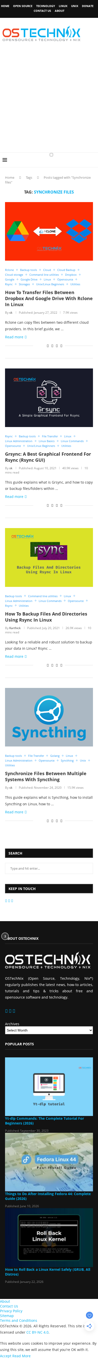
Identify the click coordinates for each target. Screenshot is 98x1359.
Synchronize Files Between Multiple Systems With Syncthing (45, 776)
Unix (74, 6)
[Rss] (12, 900)
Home (5, 6)
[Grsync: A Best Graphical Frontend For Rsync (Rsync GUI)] (49, 397)
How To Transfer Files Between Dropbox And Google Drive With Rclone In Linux (49, 298)
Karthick (15, 628)
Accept (5, 1355)
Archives (12, 1023)
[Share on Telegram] (57, 345)
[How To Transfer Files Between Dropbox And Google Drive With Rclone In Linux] (49, 231)
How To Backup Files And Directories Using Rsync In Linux (46, 617)
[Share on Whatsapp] (52, 345)
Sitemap (7, 1315)
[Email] (6, 900)
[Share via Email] (61, 345)
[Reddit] (9, 900)
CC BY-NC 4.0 (37, 1332)
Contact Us (42, 11)
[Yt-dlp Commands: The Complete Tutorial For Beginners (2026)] (49, 1086)
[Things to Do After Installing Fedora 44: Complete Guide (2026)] (49, 1162)
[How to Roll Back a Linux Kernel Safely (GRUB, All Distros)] (49, 1237)
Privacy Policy (11, 1310)
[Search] (92, 164)
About (59, 11)
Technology (45, 6)
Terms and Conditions (18, 1320)
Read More (21, 1355)
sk (10, 312)
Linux (63, 6)
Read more (14, 337)
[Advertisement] (49, 101)
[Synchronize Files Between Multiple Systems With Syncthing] (49, 717)
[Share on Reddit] (48, 345)
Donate (87, 6)
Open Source (22, 6)
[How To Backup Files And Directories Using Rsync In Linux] (49, 557)
